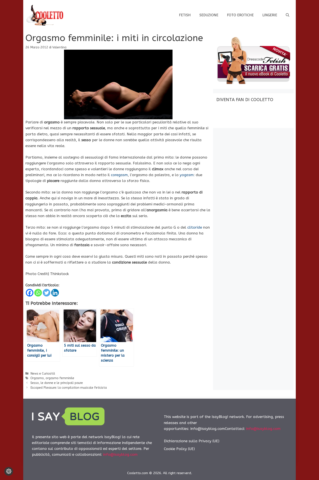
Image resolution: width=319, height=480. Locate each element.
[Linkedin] (55, 293)
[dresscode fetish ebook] (253, 82)
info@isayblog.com (120, 454)
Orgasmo (37, 378)
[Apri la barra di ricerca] (287, 15)
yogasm (187, 175)
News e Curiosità (42, 373)
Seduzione (208, 15)
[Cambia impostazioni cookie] (8, 471)
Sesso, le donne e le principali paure (56, 383)
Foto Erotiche (240, 15)
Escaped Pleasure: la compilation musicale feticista (68, 388)
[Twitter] (46, 293)
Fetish (185, 15)
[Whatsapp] (38, 293)
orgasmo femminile (60, 378)
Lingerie (269, 15)
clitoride (194, 227)
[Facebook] (29, 293)
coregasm (119, 175)
